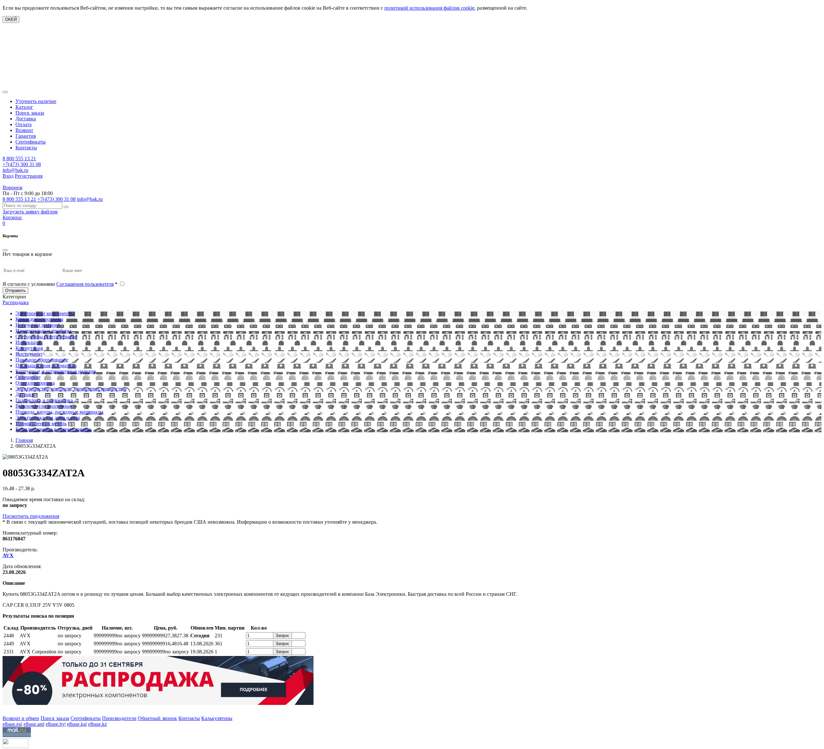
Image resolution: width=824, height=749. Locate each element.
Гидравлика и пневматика (44, 400)
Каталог (24, 107)
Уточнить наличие (35, 101)
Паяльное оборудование (41, 359)
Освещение (28, 377)
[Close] (5, 250)
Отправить (15, 290)
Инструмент (28, 354)
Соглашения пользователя (85, 284)
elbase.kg (76, 724)
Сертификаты (30, 142)
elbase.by (55, 724)
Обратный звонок (157, 718)
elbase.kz (97, 724)
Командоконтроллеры (39, 319)
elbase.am (33, 724)
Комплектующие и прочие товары (53, 429)
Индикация (28, 342)
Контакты (26, 147)
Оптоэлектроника (35, 383)
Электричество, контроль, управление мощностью (70, 388)
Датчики (24, 394)
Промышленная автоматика (46, 365)
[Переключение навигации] (5, 92)
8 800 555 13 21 (19, 158)
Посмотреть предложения (31, 516)
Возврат (24, 130)
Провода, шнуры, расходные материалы (59, 412)
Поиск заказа (29, 113)
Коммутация (29, 348)
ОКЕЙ (11, 19)
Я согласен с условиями (60, 284)
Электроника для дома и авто (47, 417)
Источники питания (37, 325)
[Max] (7, 709)
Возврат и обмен (21, 718)
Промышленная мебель (41, 423)
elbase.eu (12, 724)
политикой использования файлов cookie (429, 8)
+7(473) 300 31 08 (22, 164)
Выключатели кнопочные (43, 406)
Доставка (25, 118)
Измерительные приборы (43, 330)
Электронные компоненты (44, 313)
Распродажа (16, 302)
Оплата (23, 124)
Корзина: (12, 217)
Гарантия (25, 136)
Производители (119, 718)
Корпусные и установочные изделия (55, 371)
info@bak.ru (15, 170)
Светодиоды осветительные (46, 336)
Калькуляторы (216, 718)
